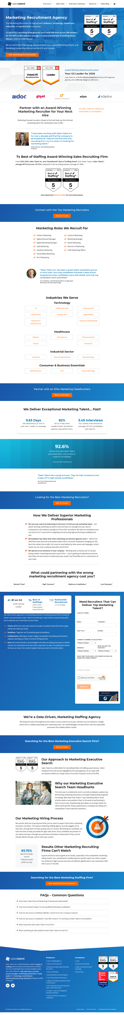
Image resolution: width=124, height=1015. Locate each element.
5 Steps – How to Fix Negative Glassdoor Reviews (56, 992)
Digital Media (88, 314)
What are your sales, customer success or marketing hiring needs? (94, 657)
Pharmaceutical (88, 337)
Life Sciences (62, 337)
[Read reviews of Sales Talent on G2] (93, 50)
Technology (17, 976)
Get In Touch (62, 216)
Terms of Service (91, 1009)
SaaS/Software (27, 976)
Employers (47, 4)
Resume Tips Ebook (82, 964)
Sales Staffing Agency (54, 961)
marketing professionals (27, 973)
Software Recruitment (54, 964)
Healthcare (27, 978)
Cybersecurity (88, 308)
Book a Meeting (62, 395)
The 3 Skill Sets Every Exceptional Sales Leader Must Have (57, 987)
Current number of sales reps (90, 640)
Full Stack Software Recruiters (57, 978)
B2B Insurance (35, 371)
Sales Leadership (52, 972)
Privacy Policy (80, 1009)
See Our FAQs (60, 195)
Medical (36, 337)
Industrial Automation (62, 357)
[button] (7, 99)
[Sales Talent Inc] (16, 4)
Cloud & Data (36, 314)
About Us (92, 4)
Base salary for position (104, 647)
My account (80, 972)
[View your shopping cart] (114, 4)
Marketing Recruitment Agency (57, 975)
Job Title (81, 631)
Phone (101, 631)
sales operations (26, 971)
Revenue (81, 648)
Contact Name (83, 613)
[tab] (62, 901)
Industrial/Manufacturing (14, 978)
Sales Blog (105, 4)
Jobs (77, 961)
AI (36, 308)
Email (80, 622)
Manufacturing (88, 357)
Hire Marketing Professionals (22, 55)
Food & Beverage (88, 371)
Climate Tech (62, 314)
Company (102, 622)
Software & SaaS (62, 308)
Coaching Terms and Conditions (107, 1009)
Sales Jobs (60, 4)
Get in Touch (62, 747)
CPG (62, 371)
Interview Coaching (77, 4)
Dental (35, 343)
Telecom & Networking (88, 321)
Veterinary (88, 343)
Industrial (36, 357)
